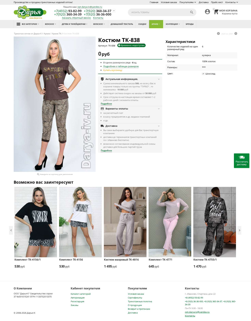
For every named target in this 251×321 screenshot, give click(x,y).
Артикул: (102, 45)
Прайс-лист (217, 2)
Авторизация (78, 297)
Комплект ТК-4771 (160, 259)
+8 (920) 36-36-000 (194, 301)
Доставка (203, 2)
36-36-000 (97, 14)
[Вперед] (235, 34)
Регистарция (77, 301)
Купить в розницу (112, 70)
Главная (154, 2)
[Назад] (218, 34)
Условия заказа (169, 2)
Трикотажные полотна (140, 301)
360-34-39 (68, 14)
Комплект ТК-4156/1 (28, 259)
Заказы (74, 305)
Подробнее (106, 103)
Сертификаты (135, 297)
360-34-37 (97, 11)
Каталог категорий (81, 293)
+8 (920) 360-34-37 (213, 301)
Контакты (230, 2)
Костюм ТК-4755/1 (205, 259)
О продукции (135, 305)
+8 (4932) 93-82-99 (194, 297)
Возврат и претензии (139, 308)
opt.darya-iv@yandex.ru (90, 6)
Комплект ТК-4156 (71, 259)
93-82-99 (68, 11)
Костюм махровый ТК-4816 (121, 259)
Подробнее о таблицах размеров (120, 66)
